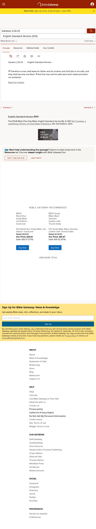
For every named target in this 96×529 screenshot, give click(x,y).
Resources (18, 48)
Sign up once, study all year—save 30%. (47, 10)
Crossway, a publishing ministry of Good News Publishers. (47, 122)
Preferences (35, 517)
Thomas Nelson (36, 460)
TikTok (32, 493)
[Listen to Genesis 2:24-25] (39, 56)
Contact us (34, 405)
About (32, 354)
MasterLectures (36, 470)
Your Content (48, 48)
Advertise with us (37, 402)
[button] (92, 4)
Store (31, 368)
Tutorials (33, 395)
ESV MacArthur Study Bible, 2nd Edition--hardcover (31, 230)
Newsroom (34, 375)
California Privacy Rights (41, 412)
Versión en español (38, 513)
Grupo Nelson (35, 453)
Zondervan (34, 467)
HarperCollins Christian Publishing (45, 449)
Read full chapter (16, 82)
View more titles (48, 257)
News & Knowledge (38, 358)
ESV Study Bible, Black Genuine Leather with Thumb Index (63, 230)
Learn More (36, 158)
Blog (31, 372)
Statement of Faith (38, 361)
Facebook (33, 483)
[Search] (91, 30)
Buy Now (22, 247)
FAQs (31, 391)
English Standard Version (20, 116)
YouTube (33, 500)
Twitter (32, 497)
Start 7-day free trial (15, 158)
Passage (6, 48)
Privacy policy (36, 409)
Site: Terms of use (37, 423)
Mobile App (34, 365)
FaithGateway (35, 439)
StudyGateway (36, 442)
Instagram (34, 486)
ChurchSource (36, 446)
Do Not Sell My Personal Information (47, 416)
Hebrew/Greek (32, 48)
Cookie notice (35, 419)
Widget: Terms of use (39, 426)
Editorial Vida (35, 456)
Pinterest (33, 490)
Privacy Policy (70, 336)
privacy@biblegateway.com (13, 338)
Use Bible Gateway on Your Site (44, 398)
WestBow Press (36, 463)
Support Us (34, 378)
